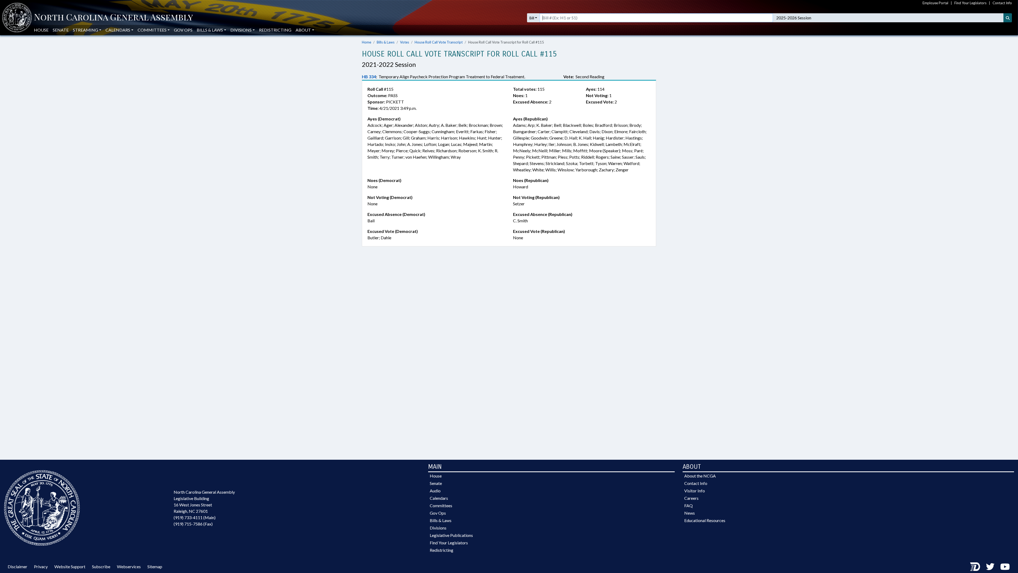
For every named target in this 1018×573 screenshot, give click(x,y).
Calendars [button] (118, 29)
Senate (61, 29)
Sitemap (154, 566)
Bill (531, 18)
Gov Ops (183, 29)
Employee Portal (935, 3)
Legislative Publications (451, 535)
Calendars (439, 498)
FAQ (688, 505)
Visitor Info (694, 490)
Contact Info (1002, 3)
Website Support (69, 566)
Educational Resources (704, 520)
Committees (441, 505)
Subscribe (101, 566)
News (689, 512)
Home (366, 42)
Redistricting (275, 29)
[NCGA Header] (113, 18)
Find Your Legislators (970, 3)
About (303, 29)
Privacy (41, 566)
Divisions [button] (241, 29)
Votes (404, 42)
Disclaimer (17, 566)
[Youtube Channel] (1005, 566)
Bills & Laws (385, 42)
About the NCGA (700, 475)
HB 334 (369, 76)
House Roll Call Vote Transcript (439, 42)
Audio (435, 490)
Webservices (129, 566)
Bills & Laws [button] (210, 29)
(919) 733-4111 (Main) (195, 517)
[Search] (1007, 17)
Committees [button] (152, 29)
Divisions (438, 527)
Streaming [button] (85, 29)
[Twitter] (990, 566)
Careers (691, 498)
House (41, 29)
